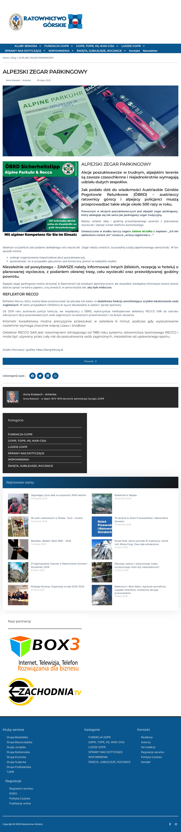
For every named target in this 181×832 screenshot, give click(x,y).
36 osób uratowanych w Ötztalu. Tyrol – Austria (57, 518)
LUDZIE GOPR (131, 46)
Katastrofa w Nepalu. (126, 495)
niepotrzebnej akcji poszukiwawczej (62, 257)
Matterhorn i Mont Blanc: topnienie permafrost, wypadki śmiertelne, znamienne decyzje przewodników (140, 589)
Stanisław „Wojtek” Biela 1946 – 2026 (51, 540)
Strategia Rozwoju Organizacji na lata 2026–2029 (57, 586)
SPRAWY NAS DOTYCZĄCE (23, 50)
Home (6, 57)
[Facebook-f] (170, 824)
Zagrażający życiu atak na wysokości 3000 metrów (58, 495)
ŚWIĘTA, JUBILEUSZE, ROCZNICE (99, 50)
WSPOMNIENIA (58, 50)
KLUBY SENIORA (26, 46)
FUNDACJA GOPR (56, 46)
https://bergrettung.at (49, 349)
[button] (90, 361)
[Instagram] (175, 824)
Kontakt (134, 50)
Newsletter (150, 50)
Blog (13, 57)
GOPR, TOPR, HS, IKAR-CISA (95, 46)
